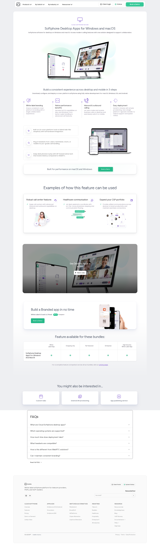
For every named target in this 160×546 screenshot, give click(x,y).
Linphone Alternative (76, 519)
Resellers (94, 510)
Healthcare (95, 513)
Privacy (117, 534)
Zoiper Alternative (75, 516)
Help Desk (117, 526)
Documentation (119, 519)
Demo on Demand (30, 516)
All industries (96, 523)
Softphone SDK (51, 513)
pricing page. (103, 365)
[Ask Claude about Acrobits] (30, 495)
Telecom (94, 507)
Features (27, 510)
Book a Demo (105, 169)
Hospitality (95, 516)
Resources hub (119, 507)
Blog (116, 513)
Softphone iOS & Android (54, 507)
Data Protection (130, 534)
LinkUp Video (28, 519)
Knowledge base (119, 510)
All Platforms (73, 513)
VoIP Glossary (119, 516)
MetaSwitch (73, 507)
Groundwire (50, 510)
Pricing (27, 513)
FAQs (116, 523)
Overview (27, 507)
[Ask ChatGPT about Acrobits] (26, 495)
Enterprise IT (95, 519)
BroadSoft (73, 510)
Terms (123, 534)
